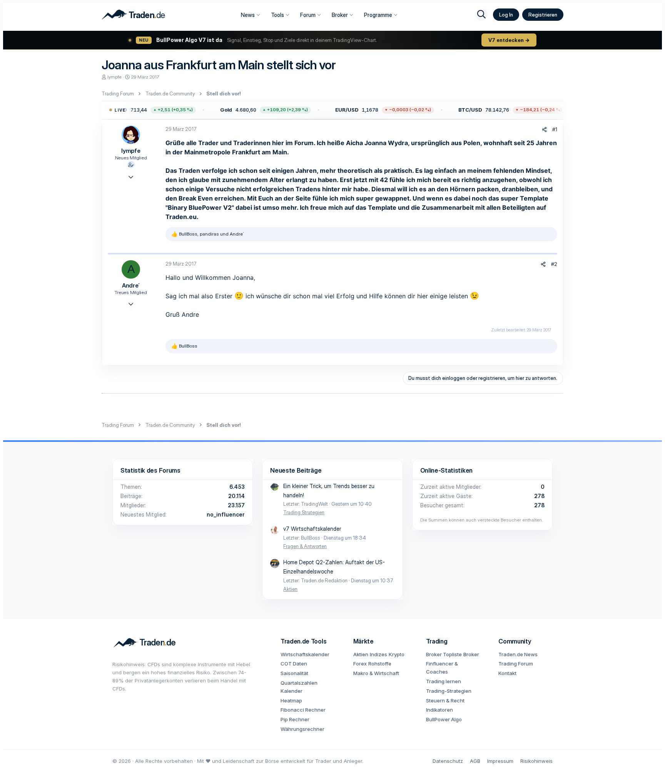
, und (211, 234)
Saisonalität (294, 673)
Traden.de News (518, 654)
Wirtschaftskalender (305, 654)
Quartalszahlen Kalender (299, 687)
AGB (475, 761)
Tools (277, 15)
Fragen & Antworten (305, 546)
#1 (554, 129)
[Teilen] (544, 129)
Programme (378, 15)
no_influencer (226, 514)
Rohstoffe (379, 663)
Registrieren (542, 15)
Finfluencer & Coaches (442, 667)
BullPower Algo (444, 719)
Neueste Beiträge (295, 470)
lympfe (114, 77)
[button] (140, 110)
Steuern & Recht (445, 700)
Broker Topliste (444, 654)
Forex (360, 663)
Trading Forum (515, 663)
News (248, 15)
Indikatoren (439, 710)
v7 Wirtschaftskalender (312, 528)
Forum (308, 15)
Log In (506, 15)
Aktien (290, 589)
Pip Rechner (295, 719)
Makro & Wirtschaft (376, 673)
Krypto (396, 654)
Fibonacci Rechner (303, 710)
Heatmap (291, 700)
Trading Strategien (303, 512)
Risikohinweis (536, 761)
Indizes (378, 654)
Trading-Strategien (448, 691)
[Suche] (481, 14)
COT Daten (294, 663)
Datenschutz (448, 761)
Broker (340, 15)
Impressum (500, 761)
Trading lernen (443, 681)
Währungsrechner (302, 729)
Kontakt (507, 673)
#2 (554, 264)
